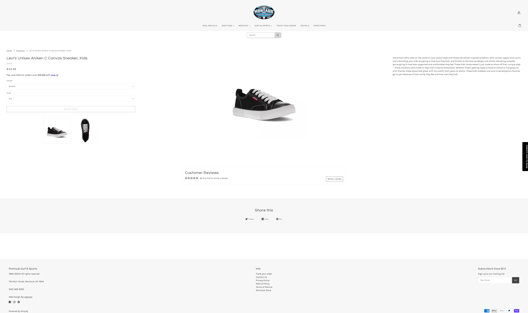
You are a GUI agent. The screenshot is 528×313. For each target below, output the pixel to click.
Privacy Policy (262, 280)
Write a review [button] (335, 179)
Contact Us (261, 277)
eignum (28, 297)
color (10, 81)
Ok (515, 280)
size (9, 93)
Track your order (264, 273)
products (20, 51)
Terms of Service (264, 287)
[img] (10, 302)
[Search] (278, 35)
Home (9, 51)
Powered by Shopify (18, 311)
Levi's (9, 64)
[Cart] (520, 25)
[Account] (518, 12)
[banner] (264, 12)
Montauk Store (263, 290)
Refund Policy (262, 283)
